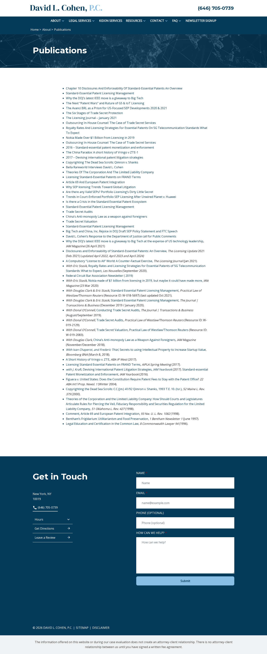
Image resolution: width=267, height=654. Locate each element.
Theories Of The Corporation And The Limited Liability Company (110, 172)
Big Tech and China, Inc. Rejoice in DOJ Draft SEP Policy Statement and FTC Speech (121, 231)
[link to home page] (66, 8)
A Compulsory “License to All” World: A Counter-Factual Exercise (109, 261)
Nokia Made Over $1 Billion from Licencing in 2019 (100, 138)
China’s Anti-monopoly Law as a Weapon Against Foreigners (134, 340)
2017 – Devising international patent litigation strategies (104, 157)
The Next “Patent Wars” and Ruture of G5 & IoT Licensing (105, 103)
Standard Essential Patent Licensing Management (145, 291)
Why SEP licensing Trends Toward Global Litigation (100, 187)
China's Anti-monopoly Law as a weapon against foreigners (106, 217)
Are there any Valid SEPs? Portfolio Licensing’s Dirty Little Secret (109, 192)
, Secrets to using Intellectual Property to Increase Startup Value (136, 350)
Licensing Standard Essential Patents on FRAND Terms (103, 365)
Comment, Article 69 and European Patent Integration (102, 414)
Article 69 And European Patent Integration (95, 182)
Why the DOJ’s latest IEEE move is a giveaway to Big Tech (104, 98)
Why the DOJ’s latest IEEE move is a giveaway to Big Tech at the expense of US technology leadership (134, 241)
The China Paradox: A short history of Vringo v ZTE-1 (102, 152)
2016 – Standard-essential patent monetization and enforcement (110, 147)
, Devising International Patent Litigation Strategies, (119, 369)
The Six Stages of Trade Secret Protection (94, 113)
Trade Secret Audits (79, 212)
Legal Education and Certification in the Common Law (102, 424)
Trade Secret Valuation (81, 221)
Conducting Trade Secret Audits (117, 310)
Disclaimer (100, 628)
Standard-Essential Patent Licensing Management (100, 93)
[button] (63, 20)
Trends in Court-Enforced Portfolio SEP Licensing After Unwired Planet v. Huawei (121, 197)
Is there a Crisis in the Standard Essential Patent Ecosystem (106, 202)
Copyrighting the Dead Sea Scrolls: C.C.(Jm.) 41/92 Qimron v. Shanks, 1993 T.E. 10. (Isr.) (124, 389)
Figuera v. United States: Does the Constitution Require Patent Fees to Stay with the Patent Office (132, 379)
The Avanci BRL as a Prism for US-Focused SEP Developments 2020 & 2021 (116, 108)
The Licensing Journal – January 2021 (91, 118)
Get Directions (44, 528)
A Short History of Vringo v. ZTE (87, 359)
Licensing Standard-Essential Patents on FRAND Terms (103, 177)
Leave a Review (45, 538)
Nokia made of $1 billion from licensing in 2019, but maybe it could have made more (145, 281)
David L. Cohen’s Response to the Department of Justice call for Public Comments (121, 236)
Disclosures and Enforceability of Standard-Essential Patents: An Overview (116, 251)
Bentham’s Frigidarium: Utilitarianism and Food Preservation (107, 419)
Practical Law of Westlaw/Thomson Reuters (158, 330)
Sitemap (82, 628)
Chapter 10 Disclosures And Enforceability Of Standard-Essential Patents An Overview (124, 88)
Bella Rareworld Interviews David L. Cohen (94, 167)
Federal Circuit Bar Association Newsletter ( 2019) (99, 276)
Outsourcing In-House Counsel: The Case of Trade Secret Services (111, 123)
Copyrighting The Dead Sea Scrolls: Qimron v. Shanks (102, 162)
